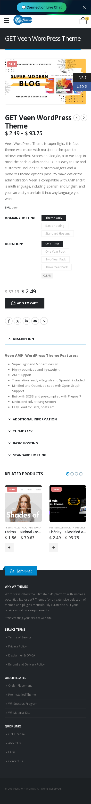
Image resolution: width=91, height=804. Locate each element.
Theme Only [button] (53, 218)
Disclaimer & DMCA (21, 655)
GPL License (16, 734)
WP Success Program (22, 703)
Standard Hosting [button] (57, 233)
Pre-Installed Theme (22, 694)
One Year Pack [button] (55, 251)
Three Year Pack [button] (56, 267)
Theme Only (34, 527)
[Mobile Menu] (6, 21)
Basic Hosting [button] (55, 226)
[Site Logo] (23, 20)
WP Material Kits (19, 713)
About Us (14, 743)
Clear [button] (47, 275)
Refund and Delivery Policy (26, 664)
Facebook (9, 321)
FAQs (12, 752)
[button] (68, 474)
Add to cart (27, 303)
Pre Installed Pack (15, 527)
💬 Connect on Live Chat (42, 7)
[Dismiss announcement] (84, 7)
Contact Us (15, 761)
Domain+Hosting (20, 218)
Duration (13, 244)
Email (35, 321)
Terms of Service (20, 637)
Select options (9, 547)
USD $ (80, 86)
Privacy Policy (17, 646)
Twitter (17, 321)
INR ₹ (79, 77)
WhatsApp (44, 321)
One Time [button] (52, 244)
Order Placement (20, 685)
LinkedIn (26, 321)
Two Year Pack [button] (55, 259)
